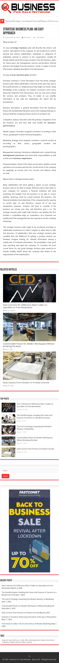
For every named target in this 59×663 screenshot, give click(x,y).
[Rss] (29, 656)
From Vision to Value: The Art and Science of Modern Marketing (26, 624)
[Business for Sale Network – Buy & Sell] (29, 7)
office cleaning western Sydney (35, 640)
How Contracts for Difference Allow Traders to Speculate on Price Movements (25, 306)
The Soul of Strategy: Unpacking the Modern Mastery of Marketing (28, 599)
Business (27, 37)
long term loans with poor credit (13, 640)
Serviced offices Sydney (24, 642)
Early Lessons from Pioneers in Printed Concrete (26, 382)
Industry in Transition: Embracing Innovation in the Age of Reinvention (29, 617)
